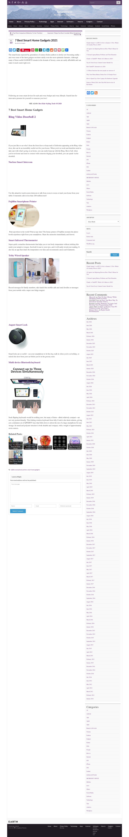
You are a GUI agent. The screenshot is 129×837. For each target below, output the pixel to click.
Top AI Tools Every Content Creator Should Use (100, 62)
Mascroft (92, 297)
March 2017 (90, 577)
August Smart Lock (18, 324)
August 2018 (90, 516)
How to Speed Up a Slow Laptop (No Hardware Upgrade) (102, 78)
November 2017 (91, 548)
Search (89, 252)
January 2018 (90, 541)
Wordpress (89, 210)
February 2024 (90, 401)
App (88, 116)
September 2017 (91, 555)
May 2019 (89, 483)
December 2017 (91, 544)
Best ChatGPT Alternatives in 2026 (96, 66)
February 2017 (90, 580)
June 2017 (89, 566)
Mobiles (89, 181)
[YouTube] (26, 2)
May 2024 (89, 394)
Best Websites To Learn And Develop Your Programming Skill (103, 304)
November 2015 (91, 634)
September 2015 (91, 641)
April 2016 (89, 616)
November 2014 (91, 670)
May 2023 (89, 426)
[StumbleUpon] (23, 2)
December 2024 (91, 372)
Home (11, 21)
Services (39, 26)
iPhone (113, 26)
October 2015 (90, 638)
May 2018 (89, 526)
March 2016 (90, 620)
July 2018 (89, 519)
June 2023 (89, 422)
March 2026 (90, 332)
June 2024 (89, 390)
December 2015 (91, 630)
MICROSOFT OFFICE (93, 178)
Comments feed (91, 240)
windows (89, 206)
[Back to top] (124, 832)
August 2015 (90, 645)
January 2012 (90, 699)
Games (88, 142)
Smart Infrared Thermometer (23, 240)
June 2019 (89, 480)
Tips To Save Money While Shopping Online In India (103, 297)
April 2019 (89, 487)
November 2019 (91, 465)
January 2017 (90, 584)
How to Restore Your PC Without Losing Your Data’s (103, 307)
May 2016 (89, 612)
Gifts (88, 145)
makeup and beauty (92, 174)
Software (70, 21)
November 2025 (91, 347)
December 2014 (91, 666)
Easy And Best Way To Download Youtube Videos (103, 301)
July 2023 (89, 419)
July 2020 (89, 451)
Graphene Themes (21, 828)
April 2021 (89, 437)
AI (87, 109)
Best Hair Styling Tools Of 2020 (50, 103)
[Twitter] (15, 2)
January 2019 (90, 498)
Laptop (88, 170)
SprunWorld (64, 12)
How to (80, 21)
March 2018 (90, 533)
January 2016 (90, 627)
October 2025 (90, 350)
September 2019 (91, 469)
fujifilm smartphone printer (19, 470)
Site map (62, 828)
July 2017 (89, 562)
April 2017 (89, 573)
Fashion (89, 134)
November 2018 (91, 505)
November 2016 (91, 591)
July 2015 (89, 648)
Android (97, 26)
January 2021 (90, 440)
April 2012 (89, 688)
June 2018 (89, 523)
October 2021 (90, 433)
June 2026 (89, 325)
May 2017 (89, 569)
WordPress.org (90, 244)
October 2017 (90, 551)
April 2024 (89, 397)
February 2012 (90, 695)
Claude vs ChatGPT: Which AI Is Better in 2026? (100, 59)
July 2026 (89, 322)
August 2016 (90, 602)
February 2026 (90, 336)
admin (18, 43)
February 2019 (90, 494)
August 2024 (90, 383)
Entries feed (90, 236)
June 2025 (89, 361)
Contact (100, 21)
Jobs (88, 167)
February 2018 (90, 537)
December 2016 (91, 587)
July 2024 (89, 386)
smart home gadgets (33, 470)
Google (88, 149)
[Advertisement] (45, 80)
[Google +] (18, 2)
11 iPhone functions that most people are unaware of (101, 70)
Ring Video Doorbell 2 (22, 117)
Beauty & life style (92, 127)
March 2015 (90, 656)
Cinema (89, 131)
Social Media (105, 26)
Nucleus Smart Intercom (20, 162)
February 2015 (90, 659)
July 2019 (89, 476)
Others (88, 188)
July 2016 (89, 605)
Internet (60, 21)
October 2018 (90, 508)
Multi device (24, 362)
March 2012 (90, 691)
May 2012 (89, 684)
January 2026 (90, 340)
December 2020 (91, 444)
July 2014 (89, 677)
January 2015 (90, 663)
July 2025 (89, 358)
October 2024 (90, 379)
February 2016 (90, 623)
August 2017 (90, 559)
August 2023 (90, 415)
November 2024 (91, 376)
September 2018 (91, 512)
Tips (88, 203)
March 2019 (90, 490)
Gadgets (89, 21)
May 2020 (89, 458)
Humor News (93, 310)
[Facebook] (12, 2)
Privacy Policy (29, 21)
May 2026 (89, 329)
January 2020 (90, 462)
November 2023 (91, 408)
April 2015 (89, 652)
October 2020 (90, 447)
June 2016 (89, 609)
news (88, 185)
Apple (88, 120)
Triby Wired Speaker (19, 255)
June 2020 (89, 455)
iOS (88, 160)
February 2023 (90, 429)
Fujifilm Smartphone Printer (23, 201)
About (18, 21)
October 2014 (90, 673)
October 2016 (90, 594)
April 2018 (89, 530)
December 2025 (91, 343)
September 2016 (91, 598)
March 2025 (90, 365)
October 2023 (90, 411)
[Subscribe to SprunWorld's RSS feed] (9, 2)
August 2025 (90, 354)
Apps (52, 21)
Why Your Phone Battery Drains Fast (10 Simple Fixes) (101, 74)
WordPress (96, 829)
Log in (88, 233)
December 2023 (91, 404)
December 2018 (91, 501)
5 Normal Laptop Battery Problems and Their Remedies (101, 55)
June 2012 (89, 681)
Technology (43, 21)
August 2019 (90, 472)
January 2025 (90, 368)
